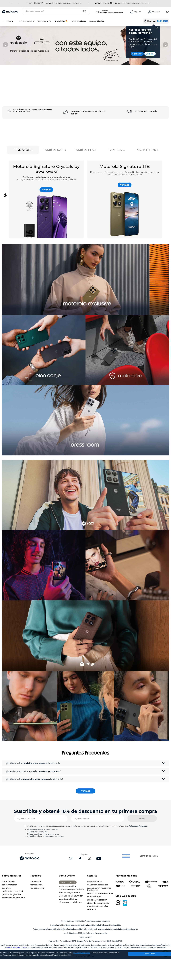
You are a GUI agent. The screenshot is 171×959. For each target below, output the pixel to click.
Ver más (46, 189)
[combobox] (56, 11)
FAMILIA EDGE (85, 150)
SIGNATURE (23, 150)
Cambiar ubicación (149, 856)
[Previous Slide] (5, 45)
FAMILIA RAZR (54, 150)
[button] (85, 763)
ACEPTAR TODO (150, 954)
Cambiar (150, 53)
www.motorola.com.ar (16, 947)
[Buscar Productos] (85, 11)
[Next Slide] (166, 45)
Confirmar (137, 53)
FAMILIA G (116, 150)
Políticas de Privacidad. (138, 826)
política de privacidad (81, 953)
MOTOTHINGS (148, 150)
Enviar (142, 818)
